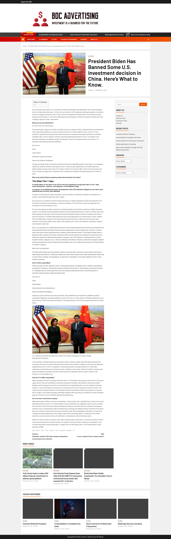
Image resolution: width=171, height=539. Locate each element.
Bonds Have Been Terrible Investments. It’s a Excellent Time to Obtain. (98, 476)
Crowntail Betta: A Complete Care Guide (128, 137)
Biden (42, 430)
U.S (74, 430)
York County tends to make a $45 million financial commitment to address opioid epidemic (35, 476)
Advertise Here (121, 118)
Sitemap (118, 123)
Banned (38, 430)
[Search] (148, 39)
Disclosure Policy (121, 121)
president (69, 430)
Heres (56, 430)
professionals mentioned (67, 214)
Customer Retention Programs (125, 134)
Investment (31, 39)
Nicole (91, 90)
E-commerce (43, 39)
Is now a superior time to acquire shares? (90, 435)
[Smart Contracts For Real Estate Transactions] (101, 509)
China (46, 430)
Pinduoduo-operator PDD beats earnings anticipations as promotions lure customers (50, 436)
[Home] (23, 39)
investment (62, 430)
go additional (80, 411)
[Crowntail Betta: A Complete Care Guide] (69, 509)
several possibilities (54, 298)
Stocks (54, 39)
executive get (39, 129)
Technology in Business (69, 39)
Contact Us (119, 116)
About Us (94, 39)
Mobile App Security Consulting (101, 34)
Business (84, 39)
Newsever (91, 537)
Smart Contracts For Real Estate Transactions (71, 34)
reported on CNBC (37, 427)
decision (51, 430)
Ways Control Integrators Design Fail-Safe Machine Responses (137, 34)
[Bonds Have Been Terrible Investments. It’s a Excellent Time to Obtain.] (99, 458)
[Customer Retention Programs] (38, 509)
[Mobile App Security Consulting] (133, 509)
